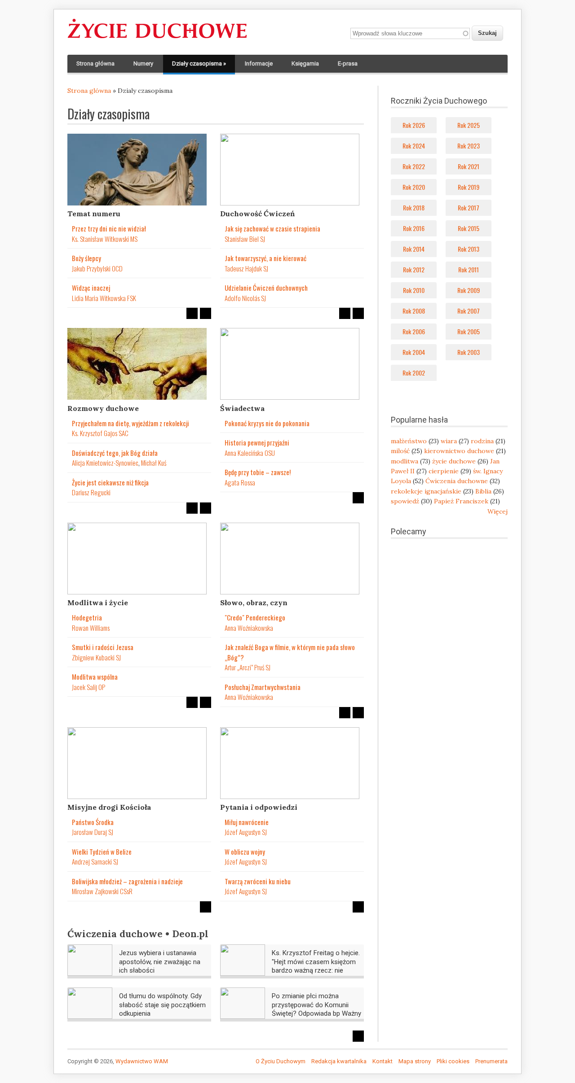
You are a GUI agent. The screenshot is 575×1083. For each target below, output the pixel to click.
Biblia (483, 491)
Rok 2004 (413, 352)
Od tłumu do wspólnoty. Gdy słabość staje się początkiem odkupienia (162, 1004)
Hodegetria (87, 617)
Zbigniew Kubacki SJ (96, 657)
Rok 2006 (413, 331)
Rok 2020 (413, 187)
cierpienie (444, 471)
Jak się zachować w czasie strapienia (272, 228)
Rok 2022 (413, 166)
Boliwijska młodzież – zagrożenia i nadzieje (127, 881)
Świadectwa (242, 408)
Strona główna (95, 63)
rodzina (482, 441)
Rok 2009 (468, 290)
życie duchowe (454, 461)
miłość (400, 451)
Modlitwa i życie (97, 602)
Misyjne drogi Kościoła (109, 807)
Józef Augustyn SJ (246, 832)
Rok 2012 (414, 269)
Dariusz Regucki (91, 492)
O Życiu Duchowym (280, 1061)
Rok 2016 (414, 228)
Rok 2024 (413, 145)
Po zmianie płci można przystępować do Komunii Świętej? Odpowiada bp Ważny (316, 1004)
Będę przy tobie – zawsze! (258, 472)
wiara (449, 441)
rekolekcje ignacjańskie (426, 491)
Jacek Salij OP (88, 687)
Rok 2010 (414, 290)
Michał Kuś (153, 462)
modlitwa (404, 461)
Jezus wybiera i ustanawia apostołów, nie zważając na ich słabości (159, 961)
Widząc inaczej (91, 288)
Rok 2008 (413, 310)
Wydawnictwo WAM (141, 1061)
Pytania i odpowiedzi (258, 807)
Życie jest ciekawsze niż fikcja (110, 482)
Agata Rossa (240, 482)
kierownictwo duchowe (459, 451)
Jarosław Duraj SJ (92, 832)
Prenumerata (491, 1061)
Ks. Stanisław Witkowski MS (104, 239)
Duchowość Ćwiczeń (257, 213)
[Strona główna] (157, 39)
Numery (143, 63)
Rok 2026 (413, 125)
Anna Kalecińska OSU (250, 453)
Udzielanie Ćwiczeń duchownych (266, 288)
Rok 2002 (413, 372)
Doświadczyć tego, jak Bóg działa (115, 453)
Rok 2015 (468, 228)
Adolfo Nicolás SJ (245, 298)
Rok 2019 (468, 187)
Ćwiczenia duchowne (456, 481)
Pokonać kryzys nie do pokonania (267, 423)
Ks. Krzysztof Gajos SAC (100, 433)
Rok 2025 (468, 125)
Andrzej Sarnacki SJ (95, 861)
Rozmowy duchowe (103, 408)
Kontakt (382, 1061)
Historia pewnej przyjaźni (257, 442)
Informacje (259, 63)
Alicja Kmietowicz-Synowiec (105, 462)
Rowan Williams (91, 628)
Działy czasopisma (199, 63)
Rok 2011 (468, 269)
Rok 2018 (414, 207)
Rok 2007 (468, 310)
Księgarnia (305, 63)
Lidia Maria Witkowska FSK (104, 298)
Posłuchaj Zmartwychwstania (263, 687)
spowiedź (405, 501)
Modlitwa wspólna (95, 676)
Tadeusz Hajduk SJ (246, 268)
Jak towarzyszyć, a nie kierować (265, 258)
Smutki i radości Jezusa (102, 647)
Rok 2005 (468, 331)
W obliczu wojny (245, 851)
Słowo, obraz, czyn (254, 602)
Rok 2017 (468, 207)
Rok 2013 (468, 248)
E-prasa (348, 63)
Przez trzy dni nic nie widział (109, 228)
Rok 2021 (468, 166)
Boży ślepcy (86, 258)
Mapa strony (414, 1061)
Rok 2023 (468, 145)
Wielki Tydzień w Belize (102, 851)
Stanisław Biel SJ (245, 239)
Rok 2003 (468, 352)
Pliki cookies (453, 1061)
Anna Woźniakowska (249, 628)
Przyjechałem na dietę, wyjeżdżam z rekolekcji (130, 423)
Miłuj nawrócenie (247, 822)
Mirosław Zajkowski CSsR (102, 891)
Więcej (497, 511)
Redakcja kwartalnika (339, 1061)
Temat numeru (93, 213)
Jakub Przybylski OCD (97, 268)
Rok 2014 (414, 248)
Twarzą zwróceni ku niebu (258, 881)
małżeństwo (409, 441)
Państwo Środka (93, 822)
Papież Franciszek (461, 501)
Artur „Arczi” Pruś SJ (247, 667)
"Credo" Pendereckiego (255, 617)
